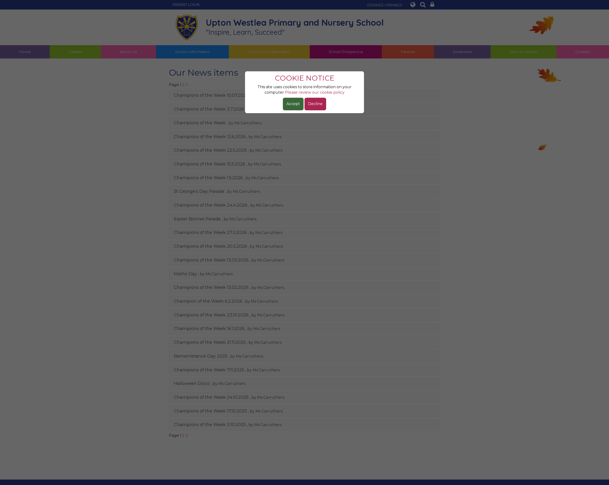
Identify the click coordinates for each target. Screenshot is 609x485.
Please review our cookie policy (314, 92)
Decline (315, 104)
